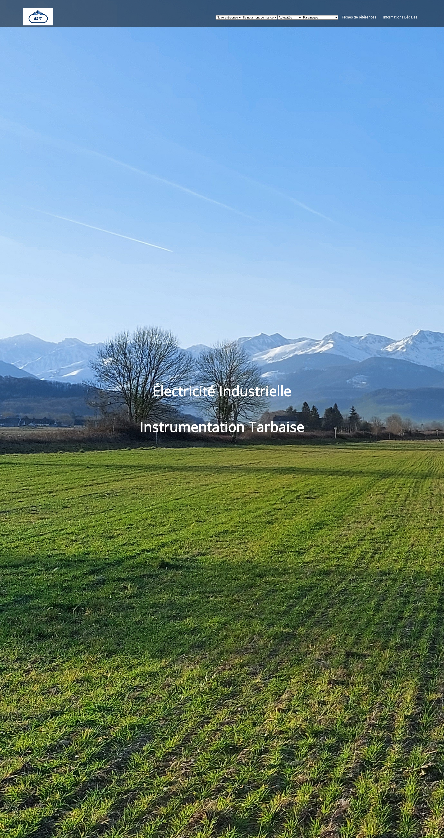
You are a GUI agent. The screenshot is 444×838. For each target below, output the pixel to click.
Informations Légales (400, 17)
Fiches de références (359, 17)
